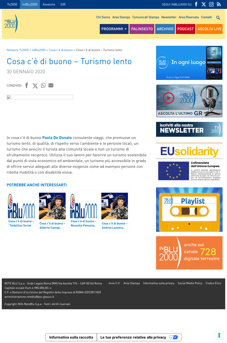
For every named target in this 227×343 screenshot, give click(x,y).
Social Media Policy (190, 283)
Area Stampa (121, 17)
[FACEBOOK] (196, 4)
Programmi (112, 28)
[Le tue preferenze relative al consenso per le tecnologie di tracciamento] (219, 335)
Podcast (185, 28)
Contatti (206, 17)
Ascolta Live (210, 28)
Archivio (165, 28)
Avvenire (49, 4)
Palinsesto (142, 28)
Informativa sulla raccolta (71, 337)
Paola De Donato (57, 137)
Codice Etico (213, 283)
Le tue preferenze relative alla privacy (133, 337)
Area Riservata (189, 17)
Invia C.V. (114, 283)
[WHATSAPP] (43, 85)
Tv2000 (12, 4)
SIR (63, 4)
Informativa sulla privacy (158, 283)
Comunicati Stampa (145, 17)
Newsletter (168, 17)
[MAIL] (51, 85)
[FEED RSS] (219, 4)
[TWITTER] (203, 4)
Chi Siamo (103, 17)
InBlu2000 (30, 4)
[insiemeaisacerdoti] (1, 174)
